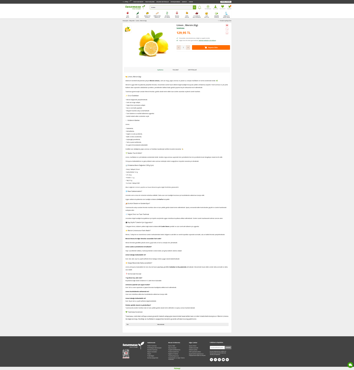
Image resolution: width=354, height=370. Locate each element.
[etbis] (126, 353)
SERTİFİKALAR (192, 70)
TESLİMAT (175, 70)
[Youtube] (223, 359)
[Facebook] (211, 359)
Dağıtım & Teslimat (173, 354)
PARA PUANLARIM (149, 2)
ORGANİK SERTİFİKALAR (162, 2)
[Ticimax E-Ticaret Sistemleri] (177, 369)
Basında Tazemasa (152, 350)
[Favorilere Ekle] (227, 25)
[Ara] (194, 7)
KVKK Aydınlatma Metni (195, 352)
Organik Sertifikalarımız (174, 350)
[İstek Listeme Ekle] (227, 29)
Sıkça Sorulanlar (172, 348)
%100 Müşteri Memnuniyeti (154, 348)
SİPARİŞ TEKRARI (225, 2)
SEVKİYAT (184, 2)
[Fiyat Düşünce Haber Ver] (227, 33)
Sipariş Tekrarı (192, 346)
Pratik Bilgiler (150, 356)
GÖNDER (228, 347)
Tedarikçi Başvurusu (173, 356)
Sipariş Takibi (171, 346)
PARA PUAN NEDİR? (138, 2)
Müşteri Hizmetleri (152, 352)
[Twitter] (215, 359)
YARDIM (191, 2)
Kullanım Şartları (193, 350)
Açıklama (160, 70)
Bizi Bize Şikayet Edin (152, 358)
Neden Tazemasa (152, 346)
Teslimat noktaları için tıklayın (207, 40)
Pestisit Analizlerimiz (173, 352)
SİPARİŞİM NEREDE (175, 2)
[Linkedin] (227, 359)
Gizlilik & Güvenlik (193, 348)
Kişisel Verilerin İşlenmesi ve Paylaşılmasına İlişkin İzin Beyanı (197, 354)
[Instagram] (219, 359)
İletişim (149, 354)
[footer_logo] (133, 345)
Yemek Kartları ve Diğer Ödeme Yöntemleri (176, 358)
